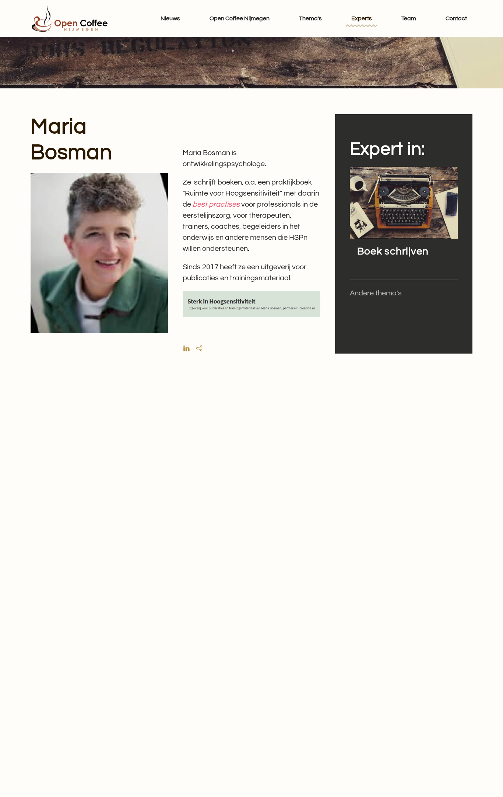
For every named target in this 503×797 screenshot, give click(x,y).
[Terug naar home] (69, 18)
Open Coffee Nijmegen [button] (240, 18)
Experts (361, 18)
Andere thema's (376, 293)
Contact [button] (456, 18)
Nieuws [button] (170, 18)
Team (408, 18)
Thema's (310, 18)
